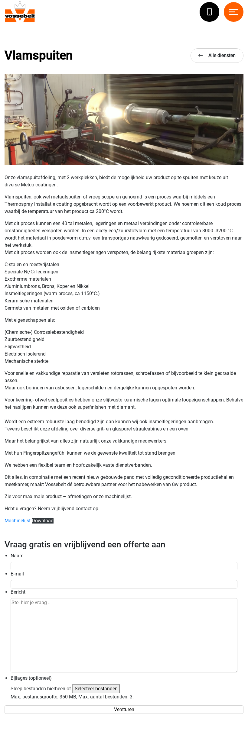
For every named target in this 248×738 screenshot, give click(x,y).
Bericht (18, 592)
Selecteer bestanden (96, 688)
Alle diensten (221, 55)
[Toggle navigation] (233, 12)
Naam (17, 556)
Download (43, 521)
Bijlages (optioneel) (31, 678)
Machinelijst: (18, 521)
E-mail (17, 574)
